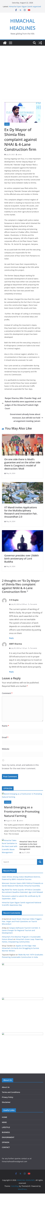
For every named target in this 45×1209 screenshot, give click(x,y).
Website (5, 749)
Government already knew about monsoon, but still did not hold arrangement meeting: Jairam (25, 417)
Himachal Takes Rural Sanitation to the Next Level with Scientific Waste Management (30, 845)
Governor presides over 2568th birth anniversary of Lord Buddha (21, 558)
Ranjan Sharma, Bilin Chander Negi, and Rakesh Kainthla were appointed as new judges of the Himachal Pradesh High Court (23, 403)
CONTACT (6, 1147)
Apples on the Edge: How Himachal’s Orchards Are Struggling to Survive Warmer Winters (20, 948)
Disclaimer (6, 1102)
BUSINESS (6, 1132)
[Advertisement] (22, 69)
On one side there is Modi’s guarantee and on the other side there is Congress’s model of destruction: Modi (22, 464)
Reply (11, 638)
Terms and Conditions (11, 1092)
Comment (7, 693)
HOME (4, 1117)
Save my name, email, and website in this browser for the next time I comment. (20, 767)
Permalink (33, 604)
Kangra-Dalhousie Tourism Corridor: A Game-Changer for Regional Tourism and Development (21, 930)
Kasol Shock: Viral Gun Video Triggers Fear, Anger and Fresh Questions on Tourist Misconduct (22, 921)
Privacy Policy (7, 1097)
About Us (5, 1087)
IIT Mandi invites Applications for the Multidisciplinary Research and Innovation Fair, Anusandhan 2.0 (20, 512)
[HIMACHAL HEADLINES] (5, 43)
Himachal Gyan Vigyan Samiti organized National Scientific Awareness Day (25, 7)
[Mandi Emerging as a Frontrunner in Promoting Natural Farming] (22, 795)
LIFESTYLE (6, 1127)
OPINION (7, 802)
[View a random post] (40, 43)
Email (5, 737)
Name (5, 726)
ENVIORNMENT (8, 1137)
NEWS (7, 124)
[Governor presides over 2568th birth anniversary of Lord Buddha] (22, 532)
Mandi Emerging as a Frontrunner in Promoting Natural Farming (21, 811)
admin (20, 155)
